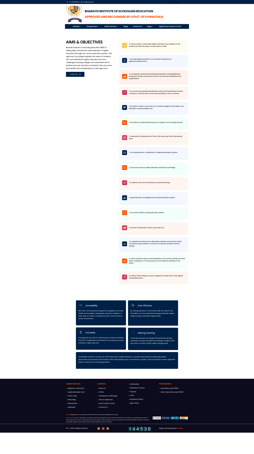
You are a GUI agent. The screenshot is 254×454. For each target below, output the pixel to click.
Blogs (126, 26)
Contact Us (137, 26)
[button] (75, 74)
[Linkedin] (107, 428)
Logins (149, 26)
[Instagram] (103, 428)
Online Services (110, 26)
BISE (69, 428)
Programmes (92, 26)
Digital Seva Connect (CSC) (170, 26)
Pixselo (180, 428)
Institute (76, 26)
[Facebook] (98, 428)
